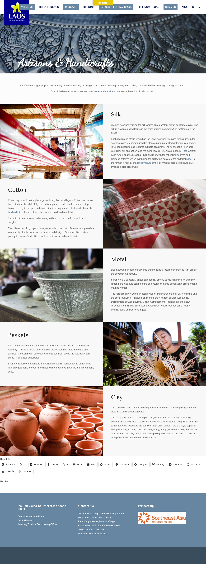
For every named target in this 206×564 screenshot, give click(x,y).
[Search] (199, 7)
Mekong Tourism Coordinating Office (37, 524)
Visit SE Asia (25, 520)
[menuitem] (27, 7)
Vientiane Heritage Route (31, 516)
